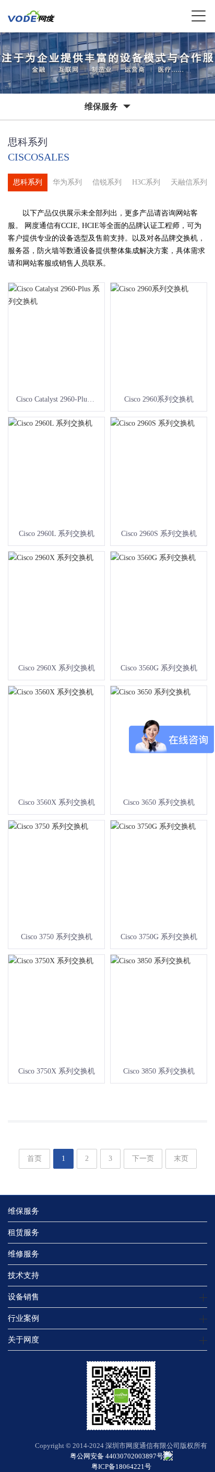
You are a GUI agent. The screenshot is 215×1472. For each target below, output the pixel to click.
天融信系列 (189, 182)
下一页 (143, 1158)
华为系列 (67, 182)
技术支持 (23, 1275)
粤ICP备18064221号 (121, 1466)
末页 (181, 1158)
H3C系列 (146, 182)
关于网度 (23, 1339)
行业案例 (23, 1318)
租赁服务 (23, 1232)
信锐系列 (107, 182)
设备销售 (23, 1296)
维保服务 (23, 1210)
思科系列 (27, 182)
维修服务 (23, 1253)
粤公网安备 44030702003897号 (116, 1456)
